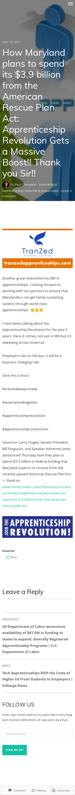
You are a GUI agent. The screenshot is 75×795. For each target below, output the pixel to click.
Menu (70, 3)
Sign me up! (15, 750)
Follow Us (18, 704)
